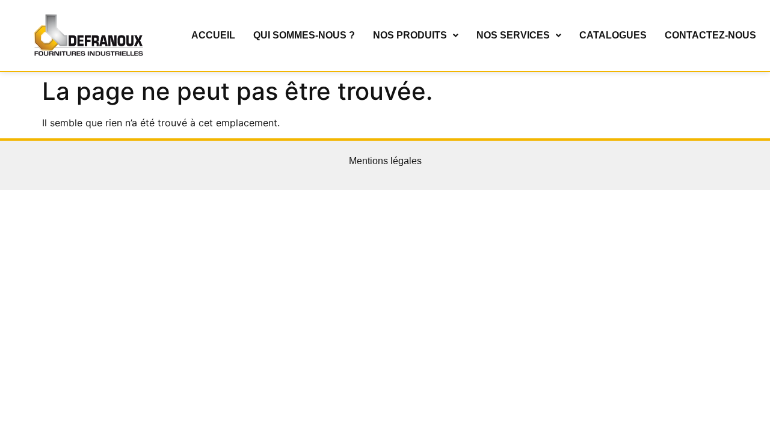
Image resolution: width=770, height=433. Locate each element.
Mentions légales (385, 161)
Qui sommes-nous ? (304, 35)
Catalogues (613, 35)
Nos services (513, 35)
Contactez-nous (710, 35)
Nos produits (410, 35)
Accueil (213, 35)
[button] (415, 35)
